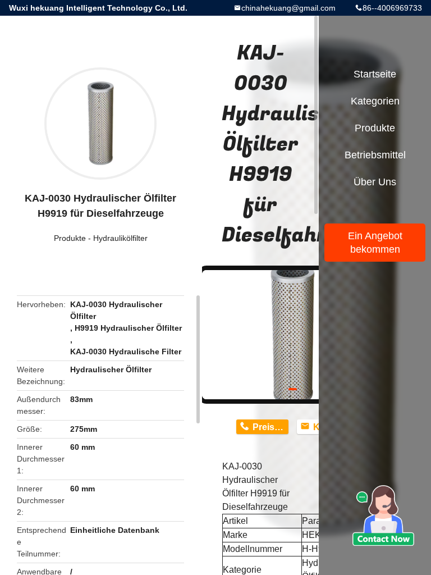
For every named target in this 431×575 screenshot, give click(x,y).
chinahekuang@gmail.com (288, 7)
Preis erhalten (270, 427)
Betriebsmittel (375, 155)
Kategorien (375, 101)
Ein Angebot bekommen (375, 242)
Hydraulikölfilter (120, 238)
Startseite (375, 74)
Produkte (70, 238)
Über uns (375, 182)
